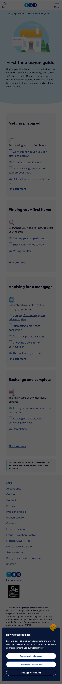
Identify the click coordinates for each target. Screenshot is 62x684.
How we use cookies (18, 634)
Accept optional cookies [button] (31, 656)
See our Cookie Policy (34, 647)
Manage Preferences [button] (31, 672)
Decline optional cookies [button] (31, 664)
